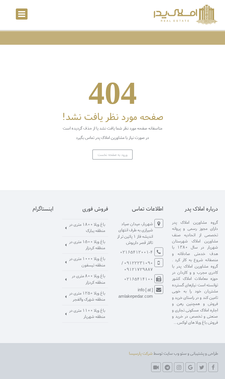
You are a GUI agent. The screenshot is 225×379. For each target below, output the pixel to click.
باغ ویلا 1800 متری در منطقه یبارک (87, 227)
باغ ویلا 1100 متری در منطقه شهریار (87, 313)
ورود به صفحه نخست (112, 154)
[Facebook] (213, 367)
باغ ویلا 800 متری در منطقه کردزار (88, 279)
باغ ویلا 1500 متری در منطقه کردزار (87, 244)
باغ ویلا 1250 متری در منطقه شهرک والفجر (87, 296)
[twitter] (202, 367)
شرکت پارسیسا (141, 353)
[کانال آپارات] (156, 367)
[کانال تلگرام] (167, 367)
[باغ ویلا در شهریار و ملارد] (185, 14)
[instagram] (179, 367)
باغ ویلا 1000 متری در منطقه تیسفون (87, 261)
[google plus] (190, 367)
